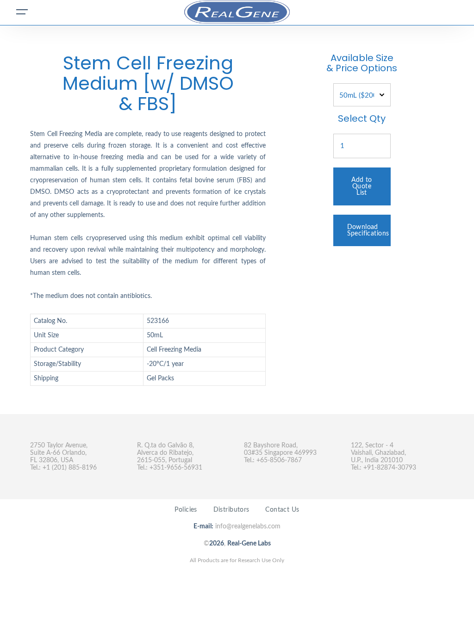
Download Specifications (368, 230)
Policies (186, 510)
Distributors (231, 510)
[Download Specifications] (362, 218)
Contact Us (282, 510)
